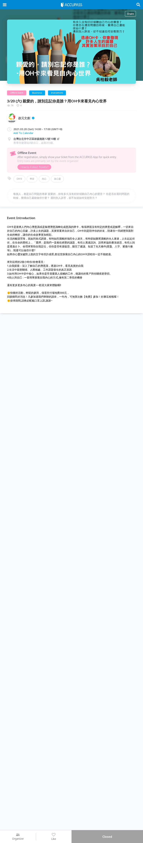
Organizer (18, 838)
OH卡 (19, 178)
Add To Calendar (23, 133)
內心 (44, 178)
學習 (32, 178)
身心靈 (57, 178)
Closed (107, 837)
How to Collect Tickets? (34, 167)
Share (130, 13)
